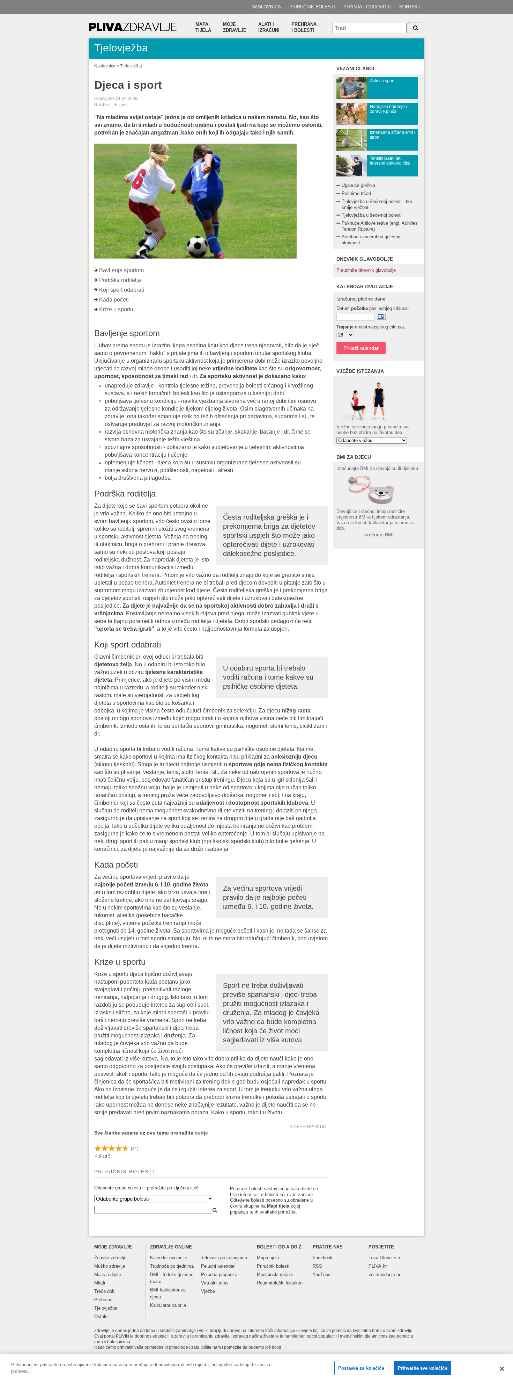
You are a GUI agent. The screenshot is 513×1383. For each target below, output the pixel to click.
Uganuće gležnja (358, 185)
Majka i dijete (107, 1274)
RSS (317, 1266)
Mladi (99, 1283)
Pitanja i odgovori (367, 6)
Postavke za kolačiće (361, 1368)
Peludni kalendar (218, 1266)
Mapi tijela (278, 1206)
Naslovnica (266, 6)
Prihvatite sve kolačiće (422, 1368)
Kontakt (410, 6)
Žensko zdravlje (110, 1257)
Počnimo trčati (356, 193)
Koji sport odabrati (121, 290)
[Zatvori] (502, 1368)
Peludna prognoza (219, 1274)
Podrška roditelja (120, 280)
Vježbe (208, 1291)
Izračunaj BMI (378, 534)
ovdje (201, 1133)
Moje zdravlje (234, 27)
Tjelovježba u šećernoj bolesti (372, 215)
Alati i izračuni (269, 27)
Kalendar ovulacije (168, 1257)
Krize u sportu (116, 309)
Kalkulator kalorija (168, 1305)
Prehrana (103, 1299)
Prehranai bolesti (304, 27)
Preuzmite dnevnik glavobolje (366, 270)
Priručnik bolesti (312, 6)
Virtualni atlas (215, 1283)
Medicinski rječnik (275, 1274)
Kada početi (114, 300)
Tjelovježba (131, 66)
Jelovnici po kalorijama (224, 1257)
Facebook (323, 1257)
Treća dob (104, 1291)
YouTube (321, 1274)
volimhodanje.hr (384, 1274)
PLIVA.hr (378, 1266)
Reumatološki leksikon (280, 1283)
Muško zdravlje (109, 1266)
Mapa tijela (203, 27)
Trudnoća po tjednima (172, 1266)
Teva (373, 1257)
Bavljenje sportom (121, 270)
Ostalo (100, 1316)
